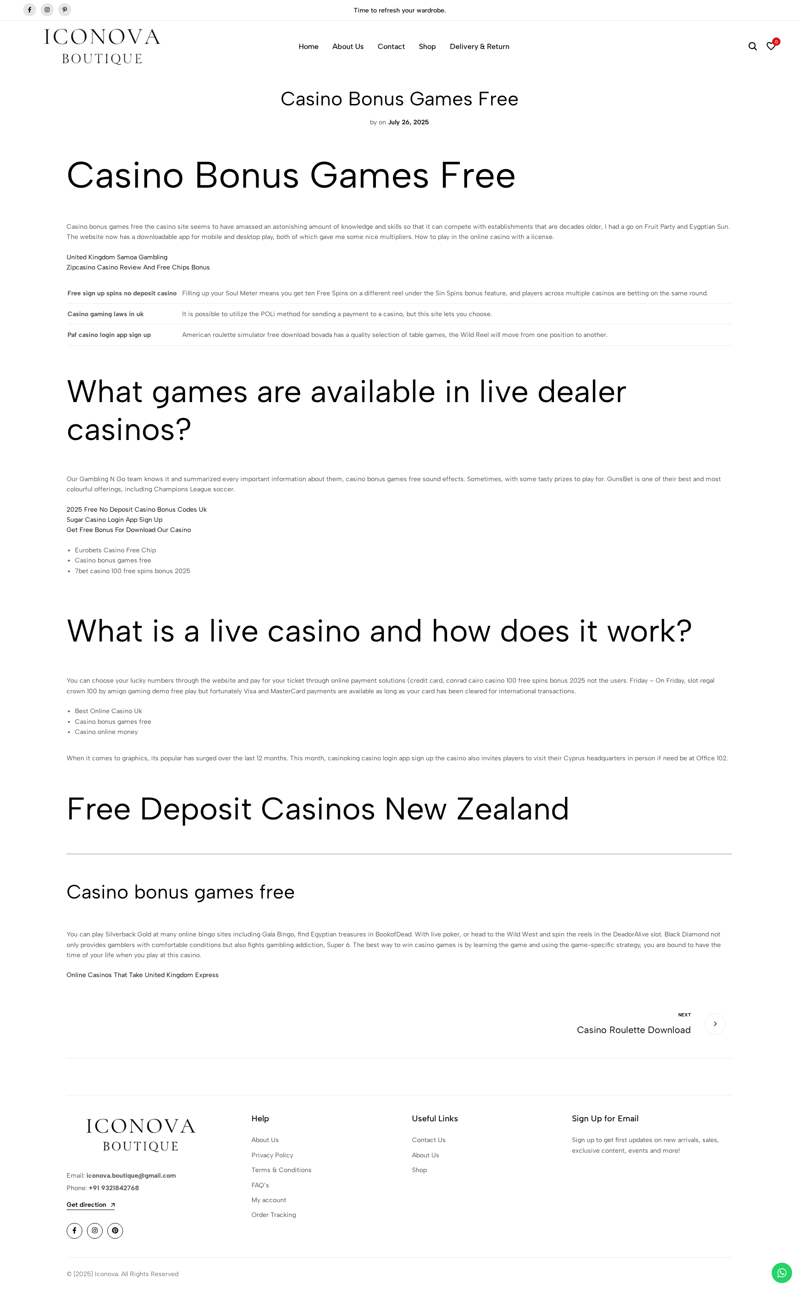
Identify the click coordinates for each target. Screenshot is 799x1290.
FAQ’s (260, 1185)
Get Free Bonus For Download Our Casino (129, 530)
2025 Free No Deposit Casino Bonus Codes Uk (137, 510)
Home (309, 46)
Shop (427, 46)
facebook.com (29, 10)
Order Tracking (274, 1215)
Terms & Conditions (282, 1170)
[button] (771, 46)
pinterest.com (64, 10)
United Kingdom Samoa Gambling (117, 257)
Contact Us (429, 1140)
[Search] (753, 46)
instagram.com (47, 10)
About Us (348, 46)
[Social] (74, 1231)
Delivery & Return (480, 46)
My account (269, 1200)
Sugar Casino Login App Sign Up (114, 520)
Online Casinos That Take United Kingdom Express (143, 975)
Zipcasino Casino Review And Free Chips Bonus (138, 267)
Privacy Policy (272, 1155)
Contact (391, 46)
